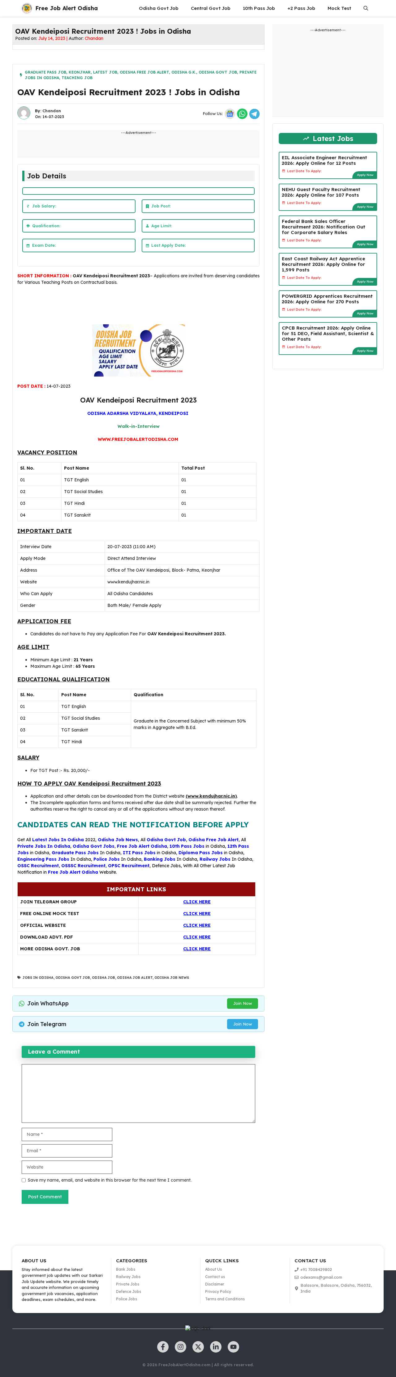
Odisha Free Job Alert (144, 72)
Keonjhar (80, 72)
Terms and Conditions (225, 1299)
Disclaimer (214, 1284)
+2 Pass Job (301, 8)
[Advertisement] (130, 306)
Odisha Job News (118, 839)
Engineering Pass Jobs (43, 859)
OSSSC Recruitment (83, 865)
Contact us (215, 1276)
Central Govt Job (210, 8)
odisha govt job (72, 977)
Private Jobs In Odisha (43, 846)
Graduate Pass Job (45, 72)
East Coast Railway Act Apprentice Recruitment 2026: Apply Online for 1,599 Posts (323, 264)
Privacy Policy (218, 1291)
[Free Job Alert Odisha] (27, 8)
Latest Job (105, 72)
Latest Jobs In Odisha (58, 839)
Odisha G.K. (183, 72)
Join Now (242, 1003)
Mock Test (339, 8)
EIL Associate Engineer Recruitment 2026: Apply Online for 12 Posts (324, 160)
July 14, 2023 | (53, 38)
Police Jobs (106, 859)
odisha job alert (135, 977)
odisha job (103, 977)
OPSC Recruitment (128, 865)
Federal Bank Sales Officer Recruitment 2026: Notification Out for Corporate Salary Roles (323, 226)
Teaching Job (77, 77)
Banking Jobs (159, 859)
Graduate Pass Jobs (75, 852)
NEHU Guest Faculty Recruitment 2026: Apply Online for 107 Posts (321, 192)
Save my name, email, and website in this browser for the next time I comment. (110, 1180)
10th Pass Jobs (187, 846)
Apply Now (365, 175)
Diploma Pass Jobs (201, 852)
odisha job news (171, 977)
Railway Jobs (215, 859)
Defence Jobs (166, 865)
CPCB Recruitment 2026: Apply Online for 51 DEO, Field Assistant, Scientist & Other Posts (328, 333)
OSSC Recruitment (38, 865)
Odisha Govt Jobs (93, 846)
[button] (365, 8)
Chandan (94, 38)
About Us (213, 1269)
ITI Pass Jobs (139, 852)
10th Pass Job (259, 8)
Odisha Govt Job (159, 8)
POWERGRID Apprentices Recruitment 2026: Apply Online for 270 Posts (327, 299)
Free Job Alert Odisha (66, 8)
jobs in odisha (38, 977)
